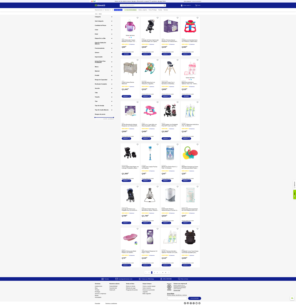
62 (165, 272)
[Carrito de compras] (197, 5)
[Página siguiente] (169, 272)
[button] (104, 16)
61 (162, 272)
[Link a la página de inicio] (96, 14)
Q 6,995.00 (110, 119)
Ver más (125, 1)
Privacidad (97, 303)
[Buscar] (164, 5)
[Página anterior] (146, 272)
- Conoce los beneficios (192, 1)
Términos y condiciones (111, 303)
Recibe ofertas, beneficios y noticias (177, 295)
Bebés (100, 13)
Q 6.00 (105, 119)
